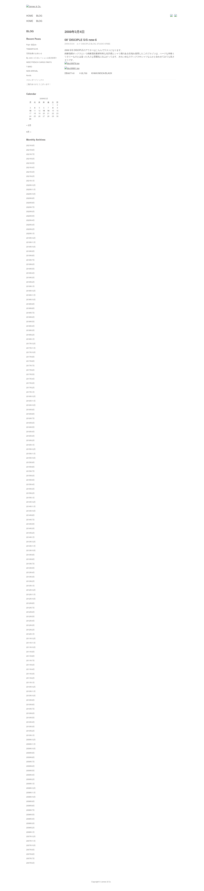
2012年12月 (31, 590)
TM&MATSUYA (32, 49)
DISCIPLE (85, 43)
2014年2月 (30, 532)
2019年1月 (30, 286)
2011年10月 (31, 647)
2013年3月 (30, 576)
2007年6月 (30, 862)
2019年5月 (30, 268)
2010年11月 (31, 691)
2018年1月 (30, 339)
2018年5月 (30, 321)
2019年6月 (30, 264)
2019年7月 (30, 260)
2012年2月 (30, 629)
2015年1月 (30, 497)
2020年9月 (30, 198)
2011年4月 (30, 669)
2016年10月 (31, 405)
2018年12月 (31, 290)
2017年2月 (30, 387)
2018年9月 (30, 304)
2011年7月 (30, 660)
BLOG (39, 15)
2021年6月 (30, 158)
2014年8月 (30, 515)
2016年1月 (30, 444)
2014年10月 (31, 510)
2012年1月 (30, 634)
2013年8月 (30, 559)
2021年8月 (30, 149)
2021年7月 (30, 154)
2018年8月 (30, 308)
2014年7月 (30, 519)
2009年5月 (30, 770)
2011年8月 (30, 656)
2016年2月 (30, 440)
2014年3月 (30, 528)
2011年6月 (30, 664)
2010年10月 (31, 695)
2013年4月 (30, 572)
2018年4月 (30, 326)
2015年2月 (30, 493)
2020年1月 (30, 233)
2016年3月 (30, 435)
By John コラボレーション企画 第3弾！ (41, 57)
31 (30, 119)
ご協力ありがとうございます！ (38, 84)
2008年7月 (30, 810)
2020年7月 (30, 207)
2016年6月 (30, 422)
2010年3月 (30, 726)
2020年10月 (31, 194)
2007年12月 (31, 836)
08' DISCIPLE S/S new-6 (81, 40)
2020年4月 (30, 220)
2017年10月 (31, 352)
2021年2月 (30, 176)
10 (30, 110)
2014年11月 (31, 506)
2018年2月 (30, 334)
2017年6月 (30, 370)
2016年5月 (30, 427)
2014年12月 (31, 502)
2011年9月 (30, 651)
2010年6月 (30, 713)
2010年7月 (30, 708)
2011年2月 (30, 678)
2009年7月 (30, 761)
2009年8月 (30, 757)
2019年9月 (30, 251)
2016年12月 (31, 396)
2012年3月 (30, 625)
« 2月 (28, 125)
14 (48, 110)
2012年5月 (30, 616)
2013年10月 (31, 550)
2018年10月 (31, 299)
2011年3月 (30, 673)
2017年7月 (30, 365)
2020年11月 (31, 189)
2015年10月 (31, 458)
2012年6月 (30, 612)
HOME (29, 15)
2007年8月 (30, 854)
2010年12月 (31, 686)
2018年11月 (31, 295)
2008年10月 (31, 796)
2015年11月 (31, 453)
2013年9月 (30, 554)
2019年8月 (30, 255)
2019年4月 (30, 273)
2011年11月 (31, 642)
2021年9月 (30, 145)
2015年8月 (30, 466)
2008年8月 (30, 805)
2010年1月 (30, 735)
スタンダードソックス (35, 79)
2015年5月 (30, 480)
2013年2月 (30, 581)
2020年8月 (30, 202)
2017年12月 (31, 343)
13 (44, 110)
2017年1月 (30, 392)
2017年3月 (30, 383)
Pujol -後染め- (31, 44)
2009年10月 (31, 748)
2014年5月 (30, 524)
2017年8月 (30, 361)
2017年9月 (30, 356)
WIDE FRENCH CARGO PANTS (39, 62)
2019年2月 (30, 282)
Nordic (29, 75)
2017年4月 (30, 378)
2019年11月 (31, 242)
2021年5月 (30, 163)
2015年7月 (30, 471)
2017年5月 (30, 374)
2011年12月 (31, 638)
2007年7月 (30, 858)
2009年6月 (30, 766)
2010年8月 (30, 704)
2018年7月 (30, 312)
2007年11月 (31, 840)
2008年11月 (31, 792)
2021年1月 (30, 180)
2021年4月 (30, 167)
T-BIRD (29, 66)
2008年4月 (30, 818)
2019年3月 (30, 277)
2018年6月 (30, 317)
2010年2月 (30, 730)
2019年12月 (31, 238)
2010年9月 (30, 700)
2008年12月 (31, 788)
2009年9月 (30, 752)
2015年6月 (30, 475)
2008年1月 (30, 832)
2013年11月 (31, 546)
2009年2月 (30, 779)
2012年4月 (30, 620)
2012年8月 (30, 603)
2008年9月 (30, 801)
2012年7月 (30, 607)
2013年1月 (30, 585)
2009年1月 (30, 783)
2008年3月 (30, 823)
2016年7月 (30, 418)
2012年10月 (31, 598)
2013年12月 (31, 541)
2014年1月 (30, 537)
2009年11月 (31, 744)
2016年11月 (31, 400)
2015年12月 (31, 449)
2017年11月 (31, 348)
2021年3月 (30, 172)
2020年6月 (30, 211)
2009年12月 (31, 739)
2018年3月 (30, 330)
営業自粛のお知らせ (34, 53)
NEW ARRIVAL (32, 71)
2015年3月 (30, 488)
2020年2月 (30, 229)
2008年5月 (30, 814)
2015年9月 (30, 462)
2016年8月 (30, 413)
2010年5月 (30, 717)
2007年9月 (30, 849)
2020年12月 (31, 185)
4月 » (28, 131)
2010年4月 (30, 722)
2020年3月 (30, 224)
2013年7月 (30, 563)
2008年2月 (30, 827)
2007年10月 (31, 845)
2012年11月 (31, 594)
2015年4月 (30, 484)
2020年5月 (30, 216)
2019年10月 (31, 246)
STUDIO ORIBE (103, 43)
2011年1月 (30, 682)
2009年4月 (30, 774)
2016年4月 (30, 431)
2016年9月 (30, 409)
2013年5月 (30, 568)
